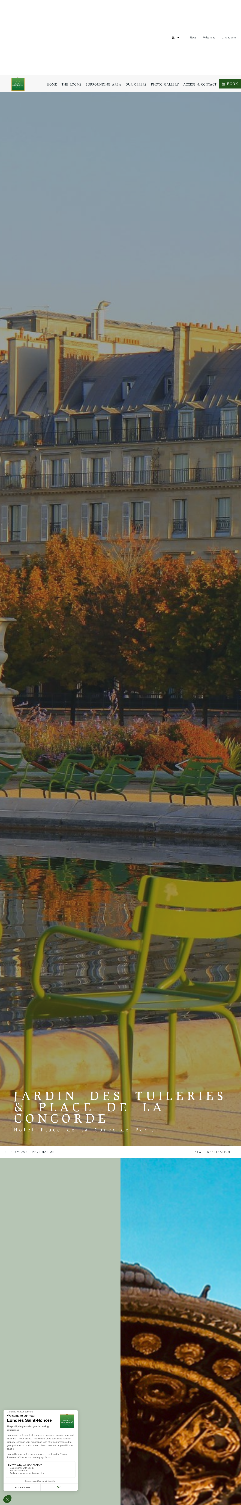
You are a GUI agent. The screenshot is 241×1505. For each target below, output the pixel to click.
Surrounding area (103, 84)
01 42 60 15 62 (229, 37)
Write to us (209, 37)
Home (52, 84)
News (193, 37)
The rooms (72, 84)
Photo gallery (165, 84)
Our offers (136, 84)
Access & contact (199, 84)
